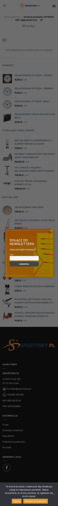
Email (11, 255)
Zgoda (16, 501)
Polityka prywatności (35, 501)
